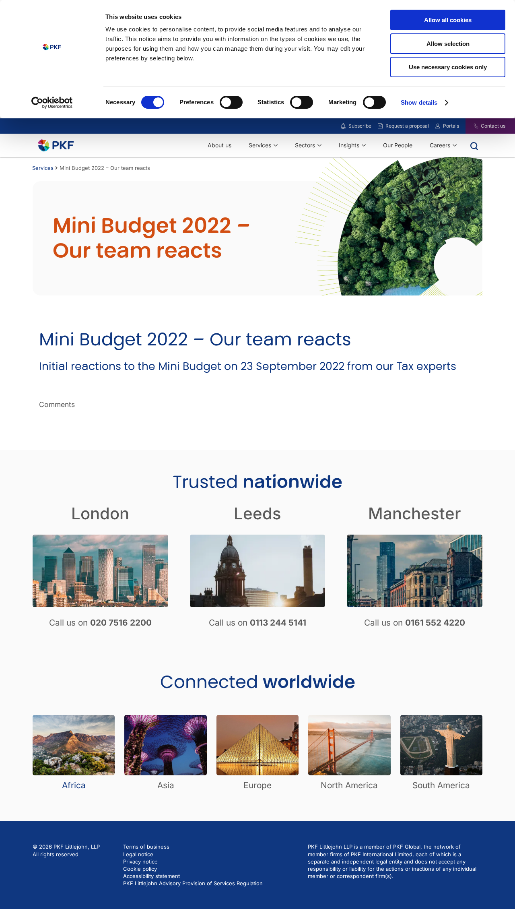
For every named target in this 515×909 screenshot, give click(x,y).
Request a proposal (407, 126)
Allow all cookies (448, 20)
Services (43, 168)
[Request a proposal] (380, 126)
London (100, 513)
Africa (74, 785)
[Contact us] (471, 126)
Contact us (493, 126)
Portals (451, 126)
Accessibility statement (151, 876)
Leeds (257, 513)
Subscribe (359, 126)
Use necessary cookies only (448, 67)
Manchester (414, 513)
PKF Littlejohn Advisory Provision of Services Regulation (193, 883)
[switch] (231, 102)
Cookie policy (140, 869)
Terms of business (146, 846)
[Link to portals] (437, 126)
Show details (419, 102)
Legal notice (138, 854)
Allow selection (448, 43)
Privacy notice (140, 861)
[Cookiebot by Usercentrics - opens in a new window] (52, 103)
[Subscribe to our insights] (343, 126)
